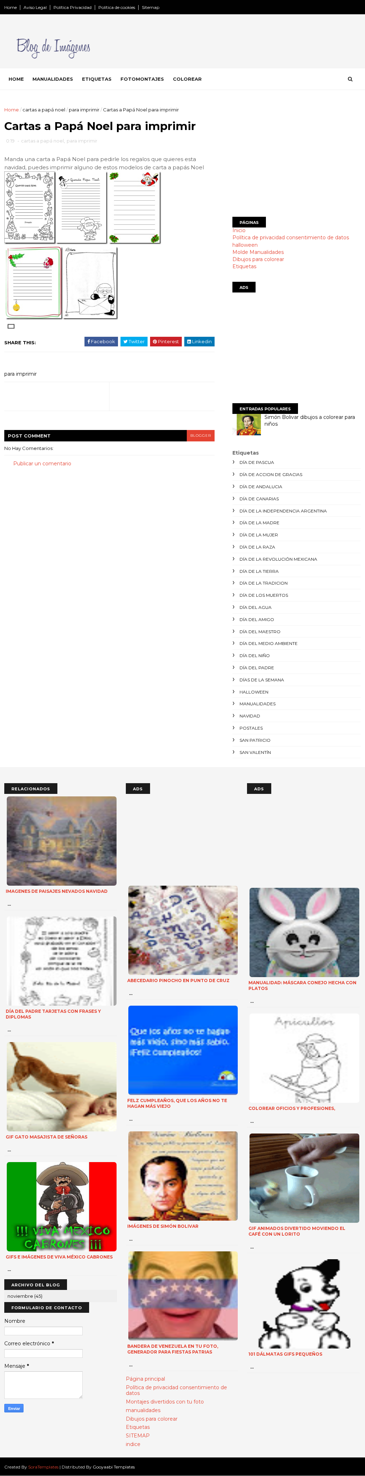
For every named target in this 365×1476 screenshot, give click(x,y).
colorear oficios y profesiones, (291, 1108)
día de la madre (259, 522)
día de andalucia (261, 486)
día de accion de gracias (271, 474)
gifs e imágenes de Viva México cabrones (59, 1257)
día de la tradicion (264, 583)
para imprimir (84, 109)
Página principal (145, 1379)
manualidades (258, 703)
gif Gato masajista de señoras (46, 1137)
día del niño (255, 655)
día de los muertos (264, 595)
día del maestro (260, 631)
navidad (250, 716)
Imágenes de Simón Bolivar (163, 1226)
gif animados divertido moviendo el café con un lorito (296, 1231)
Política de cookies (116, 7)
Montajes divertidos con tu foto (165, 1402)
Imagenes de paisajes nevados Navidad (57, 891)
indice (133, 1444)
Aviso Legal (35, 7)
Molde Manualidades (258, 252)
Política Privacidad (72, 7)
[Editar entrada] (9, 325)
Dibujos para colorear (258, 259)
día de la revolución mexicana (278, 559)
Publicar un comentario (42, 463)
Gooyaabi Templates (114, 1467)
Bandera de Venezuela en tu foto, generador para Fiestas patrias (172, 1349)
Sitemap (150, 7)
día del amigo (257, 619)
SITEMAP (138, 1435)
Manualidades (52, 79)
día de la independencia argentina (283, 511)
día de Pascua (257, 462)
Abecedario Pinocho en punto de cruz (178, 980)
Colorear (187, 79)
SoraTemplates (43, 1467)
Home (10, 7)
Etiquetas (97, 79)
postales (251, 728)
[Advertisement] (296, 156)
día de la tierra (259, 571)
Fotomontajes (142, 79)
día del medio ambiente (269, 643)
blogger (200, 435)
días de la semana (262, 679)
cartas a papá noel (43, 109)
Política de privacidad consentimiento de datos (290, 237)
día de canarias (259, 498)
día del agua (256, 607)
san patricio (255, 740)
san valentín (255, 752)
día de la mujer (259, 534)
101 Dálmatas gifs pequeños (285, 1354)
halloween (245, 245)
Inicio (239, 230)
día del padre (257, 667)
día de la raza (257, 547)
